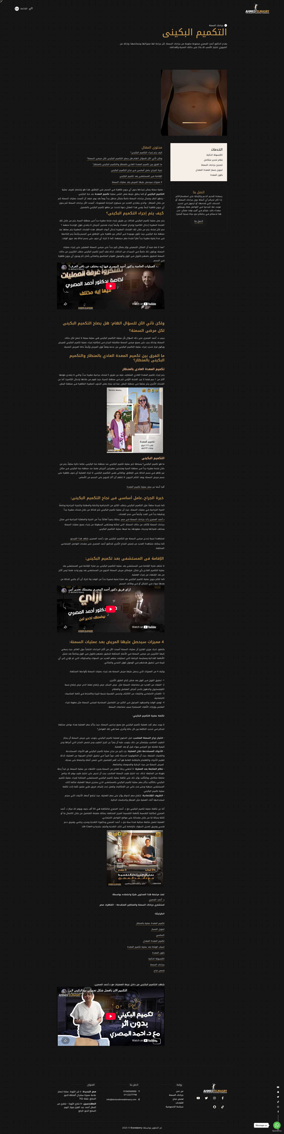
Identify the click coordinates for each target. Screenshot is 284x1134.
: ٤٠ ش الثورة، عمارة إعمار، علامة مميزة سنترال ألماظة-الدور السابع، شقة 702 (76, 1095)
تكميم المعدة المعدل (153, 941)
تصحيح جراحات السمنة (212, 165)
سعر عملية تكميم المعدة (139, 487)
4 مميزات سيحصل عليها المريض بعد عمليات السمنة (137, 182)
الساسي (160, 935)
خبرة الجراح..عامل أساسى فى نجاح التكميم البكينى (136, 170)
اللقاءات (179, 1103)
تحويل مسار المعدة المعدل (209, 170)
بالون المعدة (216, 175)
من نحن (179, 1091)
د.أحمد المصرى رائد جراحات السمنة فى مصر (142, 519)
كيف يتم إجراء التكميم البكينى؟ (146, 152)
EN (16, 9)
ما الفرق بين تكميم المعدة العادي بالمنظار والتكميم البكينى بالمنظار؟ (127, 164)
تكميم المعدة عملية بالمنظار (150, 923)
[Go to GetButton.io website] (277, 1131)
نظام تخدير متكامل (213, 160)
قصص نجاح (178, 1099)
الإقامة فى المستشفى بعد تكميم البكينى (141, 176)
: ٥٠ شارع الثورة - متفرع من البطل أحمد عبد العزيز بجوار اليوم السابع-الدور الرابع (76, 1107)
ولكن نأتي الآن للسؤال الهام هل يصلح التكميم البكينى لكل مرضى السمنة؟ (124, 158)
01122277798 (130, 1094)
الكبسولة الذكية (214, 155)
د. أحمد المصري (156, 900)
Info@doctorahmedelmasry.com (121, 1099)
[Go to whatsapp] (277, 1125)
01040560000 (129, 1091)
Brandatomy (136, 1128)
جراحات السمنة (216, 25)
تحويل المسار (157, 929)
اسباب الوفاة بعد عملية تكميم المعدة (145, 947)
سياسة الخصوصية (174, 1106)
